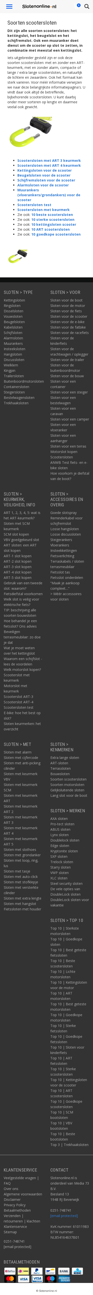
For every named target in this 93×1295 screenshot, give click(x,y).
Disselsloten (13, 311)
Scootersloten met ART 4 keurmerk (49, 165)
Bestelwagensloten (19, 397)
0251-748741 (14, 1241)
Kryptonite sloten (64, 851)
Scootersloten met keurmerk (43, 209)
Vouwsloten (13, 316)
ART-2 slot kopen (17, 561)
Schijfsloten (13, 332)
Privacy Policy (15, 1205)
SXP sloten (58, 856)
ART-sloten (59, 763)
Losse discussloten (65, 534)
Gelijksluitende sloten (67, 790)
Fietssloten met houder (22, 909)
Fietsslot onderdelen (66, 577)
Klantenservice (15, 1226)
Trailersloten (14, 376)
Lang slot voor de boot (68, 795)
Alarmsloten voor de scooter (43, 185)
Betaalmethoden (17, 1210)
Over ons (11, 1188)
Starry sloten (60, 867)
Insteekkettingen (63, 550)
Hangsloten (13, 354)
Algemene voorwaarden (23, 1194)
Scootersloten (61, 457)
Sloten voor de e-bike (67, 321)
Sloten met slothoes (20, 849)
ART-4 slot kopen (17, 572)
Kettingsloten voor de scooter (44, 170)
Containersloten (16, 386)
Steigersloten (14, 392)
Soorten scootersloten (68, 779)
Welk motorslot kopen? (22, 669)
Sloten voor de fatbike (68, 327)
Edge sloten (59, 845)
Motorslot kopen (63, 451)
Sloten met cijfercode (21, 757)
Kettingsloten (14, 300)
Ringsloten (12, 305)
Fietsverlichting (62, 556)
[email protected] (64, 1215)
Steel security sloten (66, 883)
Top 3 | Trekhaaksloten (69, 1144)
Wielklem (11, 365)
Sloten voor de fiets (66, 311)
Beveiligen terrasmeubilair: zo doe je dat (22, 637)
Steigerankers (61, 539)
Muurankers (13, 343)
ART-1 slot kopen (17, 556)
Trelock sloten (61, 861)
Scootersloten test (34, 204)
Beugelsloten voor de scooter (43, 175)
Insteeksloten (14, 348)
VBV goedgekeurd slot (21, 539)
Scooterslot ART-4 (18, 702)
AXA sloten (59, 818)
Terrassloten (60, 768)
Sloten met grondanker (22, 855)
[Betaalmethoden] (10, 1270)
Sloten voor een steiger (69, 392)
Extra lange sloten (64, 757)
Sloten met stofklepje (21, 882)
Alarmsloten (13, 338)
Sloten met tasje (17, 871)
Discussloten (14, 359)
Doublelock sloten (64, 840)
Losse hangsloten (64, 529)
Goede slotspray (63, 512)
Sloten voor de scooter (68, 316)
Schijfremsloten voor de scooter (46, 180)
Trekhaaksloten (16, 403)
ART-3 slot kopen (17, 566)
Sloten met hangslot (20, 903)
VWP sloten (59, 872)
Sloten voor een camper (69, 419)
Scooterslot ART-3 (18, 696)
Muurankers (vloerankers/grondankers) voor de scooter (48, 195)
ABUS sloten (60, 829)
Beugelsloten (14, 321)
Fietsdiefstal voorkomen (23, 593)
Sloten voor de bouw (67, 376)
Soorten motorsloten (67, 784)
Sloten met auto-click (21, 876)
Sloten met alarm (17, 752)
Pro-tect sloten (62, 824)
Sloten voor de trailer (67, 359)
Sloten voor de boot (66, 300)
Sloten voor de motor (67, 305)
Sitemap (10, 1232)
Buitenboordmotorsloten (24, 381)
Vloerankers (59, 545)
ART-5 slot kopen (17, 577)
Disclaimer (12, 1199)
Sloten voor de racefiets (69, 332)
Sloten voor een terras (68, 446)
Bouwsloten (60, 773)
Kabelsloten (13, 327)
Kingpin (9, 370)
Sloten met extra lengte (22, 898)
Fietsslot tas (60, 572)
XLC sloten (58, 878)
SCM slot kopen (16, 534)
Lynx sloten (59, 834)
